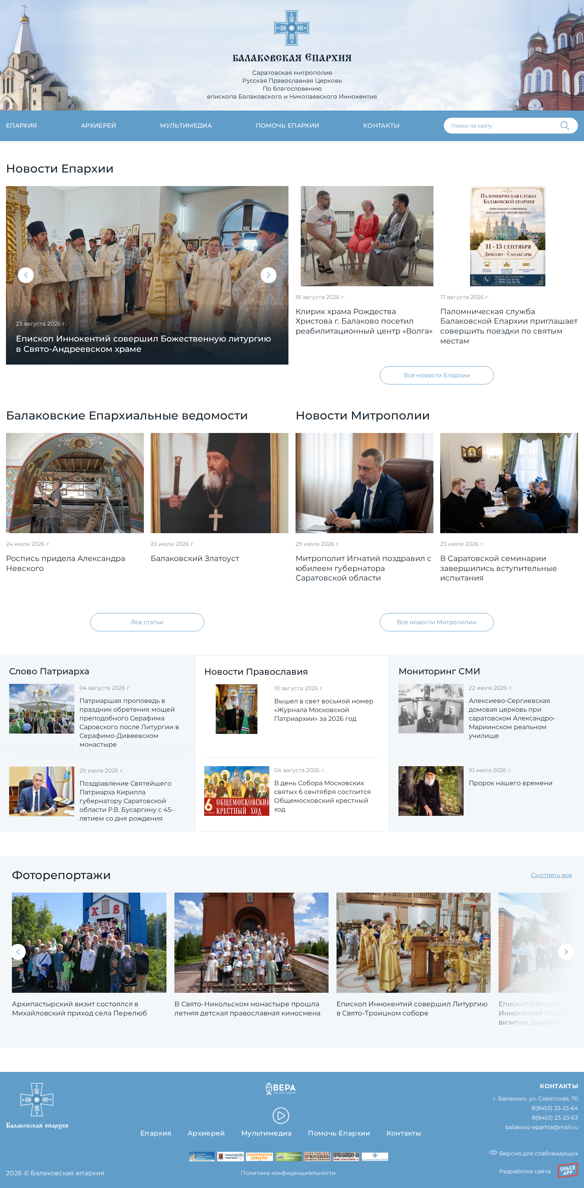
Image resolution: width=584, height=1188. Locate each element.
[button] (26, 275)
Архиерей (98, 125)
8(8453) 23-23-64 (555, 1108)
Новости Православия (256, 671)
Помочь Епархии (339, 1133)
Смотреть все (551, 875)
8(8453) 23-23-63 (555, 1118)
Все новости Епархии (437, 375)
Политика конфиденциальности (288, 1172)
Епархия (21, 125)
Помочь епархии (287, 125)
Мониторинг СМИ (439, 671)
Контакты (381, 125)
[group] (147, 275)
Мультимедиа (186, 125)
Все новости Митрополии (436, 622)
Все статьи (147, 622)
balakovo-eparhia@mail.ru (541, 1127)
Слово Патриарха (49, 671)
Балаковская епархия (292, 58)
